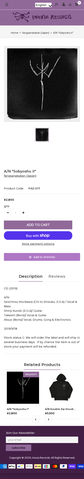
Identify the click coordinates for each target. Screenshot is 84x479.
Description (31, 276)
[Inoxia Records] (42, 18)
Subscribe (18, 447)
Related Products (42, 364)
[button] (43, 5)
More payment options (38, 244)
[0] (77, 5)
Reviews (56, 276)
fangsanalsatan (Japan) (20, 176)
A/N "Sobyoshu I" (18, 409)
